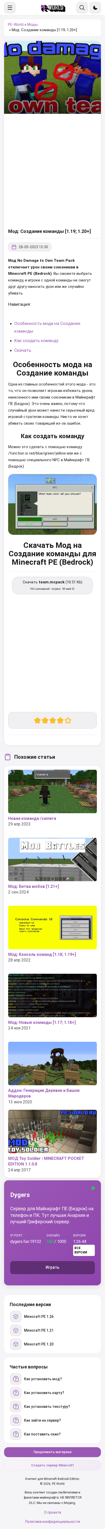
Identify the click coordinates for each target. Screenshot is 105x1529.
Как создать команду (36, 340)
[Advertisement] (52, 171)
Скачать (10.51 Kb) (52, 585)
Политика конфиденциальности (52, 1522)
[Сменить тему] (95, 7)
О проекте (52, 1512)
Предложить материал (53, 1452)
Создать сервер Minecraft (52, 1465)
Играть (52, 1267)
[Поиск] (82, 7)
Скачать (22, 350)
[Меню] (10, 7)
